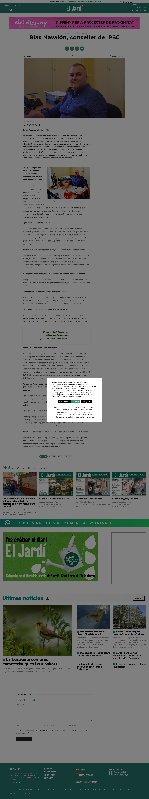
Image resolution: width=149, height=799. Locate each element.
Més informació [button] (64, 402)
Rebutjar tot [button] (86, 402)
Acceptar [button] (76, 402)
